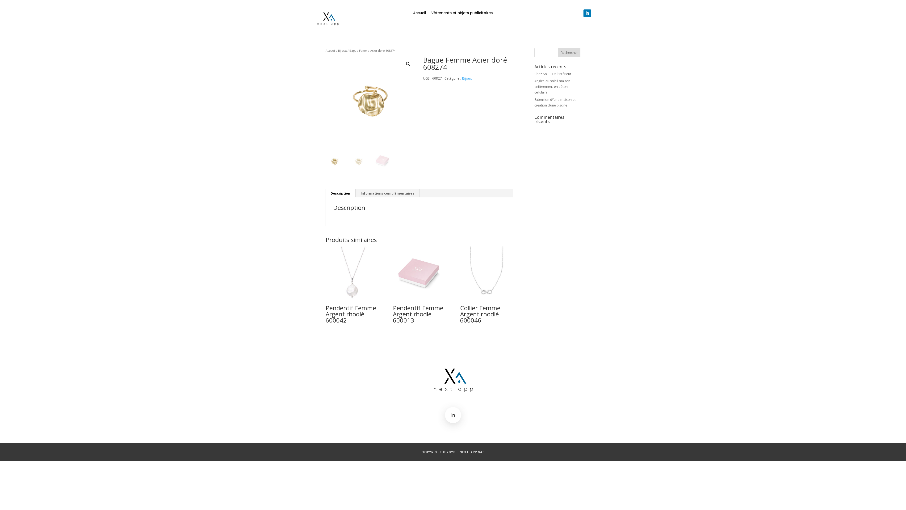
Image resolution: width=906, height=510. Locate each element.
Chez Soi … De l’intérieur (552, 74)
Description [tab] (340, 193)
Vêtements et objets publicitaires (462, 13)
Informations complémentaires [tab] (387, 193)
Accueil (419, 13)
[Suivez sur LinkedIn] (587, 13)
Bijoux (342, 50)
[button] (408, 64)
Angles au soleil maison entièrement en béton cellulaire (552, 86)
